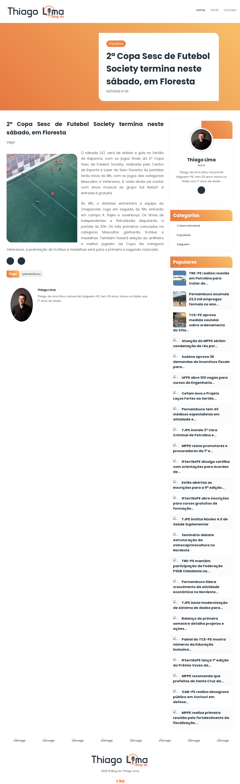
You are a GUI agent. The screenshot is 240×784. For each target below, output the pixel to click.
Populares (116, 44)
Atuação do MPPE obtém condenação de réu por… (199, 343)
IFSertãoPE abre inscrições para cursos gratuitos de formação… (201, 503)
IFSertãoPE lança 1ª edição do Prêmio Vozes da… (201, 663)
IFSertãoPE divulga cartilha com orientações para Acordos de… (201, 466)
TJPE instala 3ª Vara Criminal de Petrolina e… (195, 432)
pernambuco (31, 274)
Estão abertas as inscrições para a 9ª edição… (199, 485)
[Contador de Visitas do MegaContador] (120, 781)
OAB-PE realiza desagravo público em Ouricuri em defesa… (201, 696)
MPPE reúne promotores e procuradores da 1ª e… (200, 448)
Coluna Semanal (188, 226)
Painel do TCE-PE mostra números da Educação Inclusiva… (199, 644)
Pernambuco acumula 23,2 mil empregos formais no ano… (209, 299)
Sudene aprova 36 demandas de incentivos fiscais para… (201, 361)
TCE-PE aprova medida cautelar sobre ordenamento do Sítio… (199, 322)
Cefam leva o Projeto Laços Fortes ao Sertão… (196, 396)
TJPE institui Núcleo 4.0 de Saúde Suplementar (200, 522)
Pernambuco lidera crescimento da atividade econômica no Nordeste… (196, 586)
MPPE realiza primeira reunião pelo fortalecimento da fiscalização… (201, 717)
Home (200, 10)
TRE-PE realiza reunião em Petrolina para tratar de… (209, 278)
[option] (18, 741)
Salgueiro (183, 244)
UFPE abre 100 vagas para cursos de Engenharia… (200, 380)
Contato (230, 10)
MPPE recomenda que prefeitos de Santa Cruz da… (198, 678)
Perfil (214, 10)
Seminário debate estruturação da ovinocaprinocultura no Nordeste (194, 543)
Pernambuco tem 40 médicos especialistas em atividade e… (196, 414)
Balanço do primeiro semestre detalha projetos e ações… (198, 623)
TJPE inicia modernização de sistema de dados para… (200, 605)
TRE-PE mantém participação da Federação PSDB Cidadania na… (198, 566)
